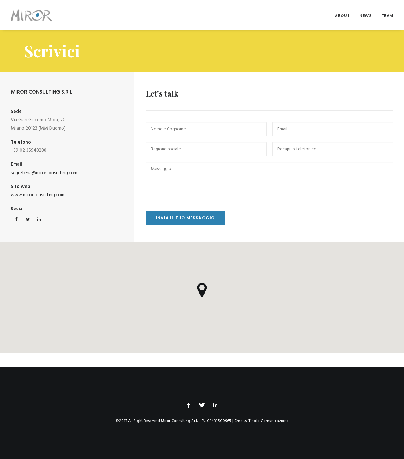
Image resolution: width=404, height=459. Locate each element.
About (342, 15)
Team (387, 15)
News (365, 15)
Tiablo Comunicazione (268, 421)
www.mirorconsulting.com (37, 195)
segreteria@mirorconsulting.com (44, 173)
